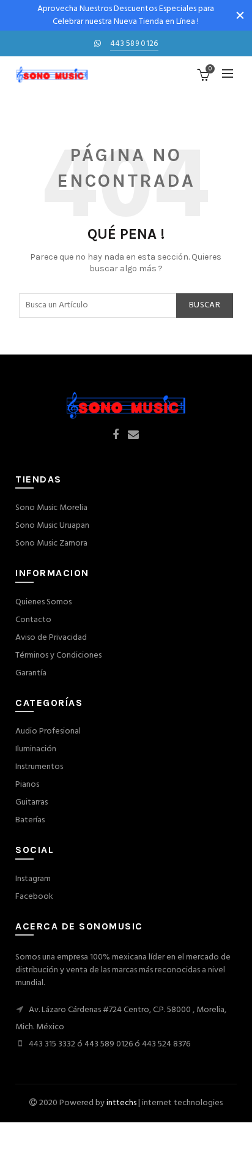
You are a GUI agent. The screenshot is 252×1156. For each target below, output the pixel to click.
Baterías (30, 820)
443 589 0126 (134, 43)
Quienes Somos (43, 602)
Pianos (27, 785)
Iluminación (35, 749)
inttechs (121, 1103)
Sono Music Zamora (51, 543)
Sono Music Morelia (51, 508)
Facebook (34, 897)
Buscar (204, 305)
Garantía (30, 673)
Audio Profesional (48, 731)
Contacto (33, 620)
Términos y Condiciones (58, 655)
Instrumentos (39, 767)
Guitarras (31, 802)
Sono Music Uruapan (52, 526)
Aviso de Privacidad (51, 638)
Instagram (33, 879)
